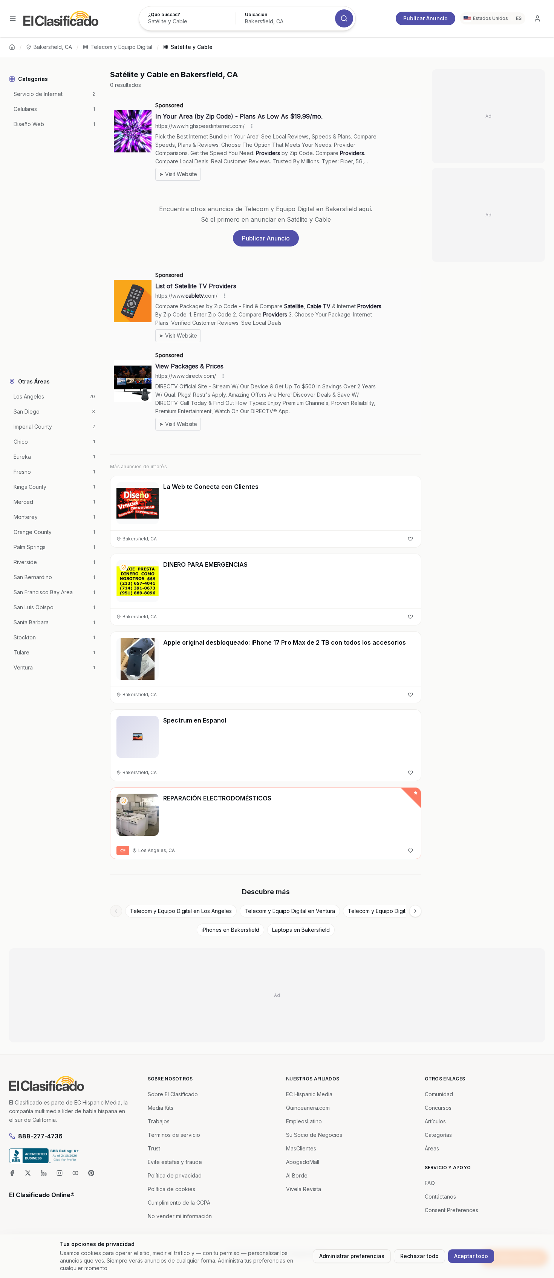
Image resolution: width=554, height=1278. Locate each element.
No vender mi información (180, 1216)
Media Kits (160, 1108)
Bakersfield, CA (53, 47)
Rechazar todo (419, 1256)
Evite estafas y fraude (175, 1162)
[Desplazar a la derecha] (415, 911)
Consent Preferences (451, 1210)
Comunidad (439, 1094)
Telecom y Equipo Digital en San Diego (396, 911)
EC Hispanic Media (309, 1094)
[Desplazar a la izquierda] (116, 911)
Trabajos (159, 1121)
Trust (154, 1148)
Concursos (438, 1108)
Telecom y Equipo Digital (121, 47)
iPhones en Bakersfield (230, 930)
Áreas (432, 1148)
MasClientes (301, 1148)
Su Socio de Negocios (314, 1135)
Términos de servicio (174, 1135)
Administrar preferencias (351, 1256)
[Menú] (12, 18)
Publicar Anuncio (425, 18)
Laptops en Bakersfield (301, 930)
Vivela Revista (303, 1189)
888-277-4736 (40, 1136)
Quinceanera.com (308, 1108)
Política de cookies (171, 1189)
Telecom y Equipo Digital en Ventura (290, 911)
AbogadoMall (302, 1162)
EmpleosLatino (304, 1121)
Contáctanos (440, 1196)
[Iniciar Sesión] (537, 18)
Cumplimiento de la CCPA (179, 1202)
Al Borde (297, 1175)
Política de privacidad (175, 1175)
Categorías (438, 1135)
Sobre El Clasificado (173, 1094)
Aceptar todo (471, 1256)
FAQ (430, 1183)
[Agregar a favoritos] (410, 538)
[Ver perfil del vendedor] (123, 567)
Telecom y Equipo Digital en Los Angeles (181, 911)
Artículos (435, 1121)
